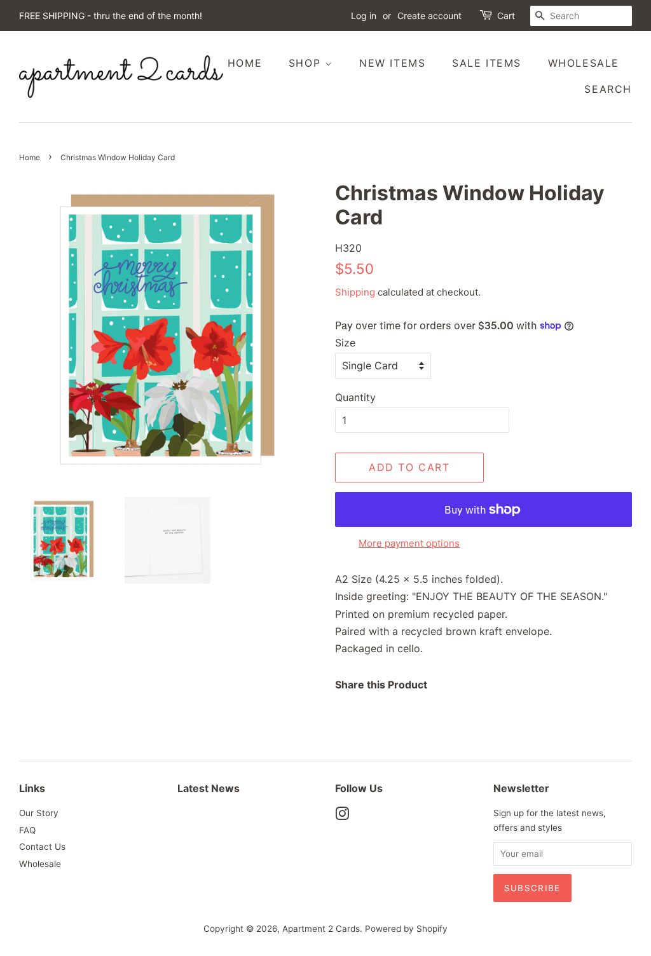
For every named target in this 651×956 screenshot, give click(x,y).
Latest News (208, 788)
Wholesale (583, 63)
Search (608, 89)
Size (345, 342)
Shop (307, 63)
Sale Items (486, 63)
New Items (392, 63)
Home (245, 63)
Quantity (355, 397)
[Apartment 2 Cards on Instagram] (342, 816)
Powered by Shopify (406, 929)
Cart (506, 15)
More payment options (409, 543)
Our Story (38, 813)
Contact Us (42, 847)
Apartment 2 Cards (321, 929)
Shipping (355, 292)
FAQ (27, 830)
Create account (429, 15)
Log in (363, 15)
